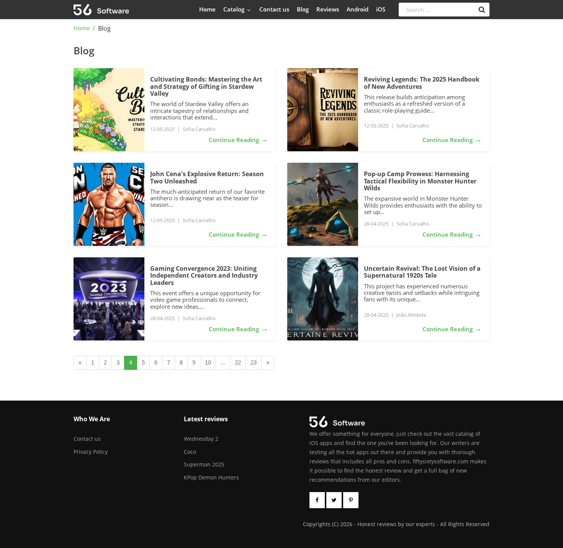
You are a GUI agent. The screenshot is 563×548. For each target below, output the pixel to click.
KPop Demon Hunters (211, 477)
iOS (380, 9)
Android (357, 9)
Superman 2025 (204, 464)
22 (238, 362)
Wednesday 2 (201, 438)
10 (208, 362)
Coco (190, 451)
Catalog (234, 9)
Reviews (327, 9)
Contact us (274, 9)
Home (207, 9)
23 (253, 362)
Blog (303, 9)
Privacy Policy (91, 451)
